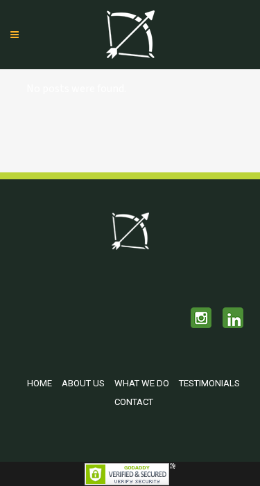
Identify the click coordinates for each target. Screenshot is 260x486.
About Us (83, 383)
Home (39, 383)
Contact (133, 402)
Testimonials (209, 383)
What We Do (141, 383)
